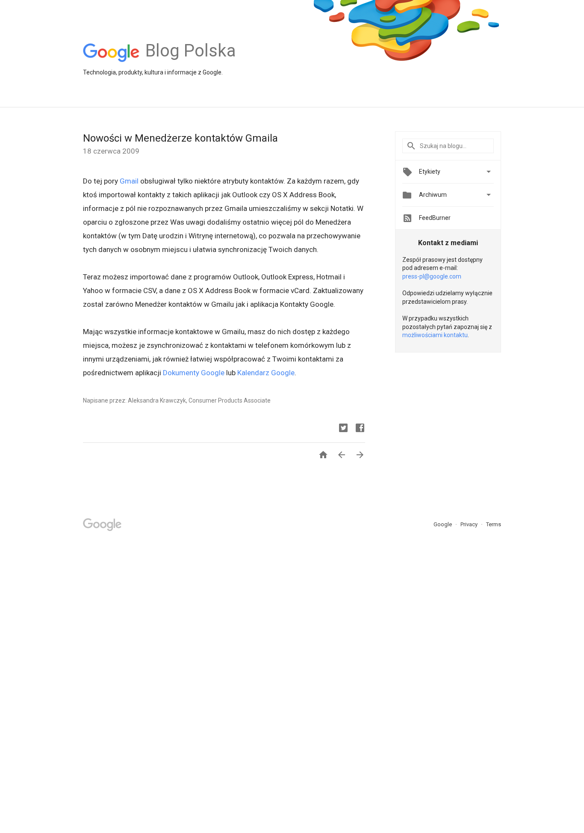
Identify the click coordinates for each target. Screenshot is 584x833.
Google (443, 524)
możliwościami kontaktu (435, 335)
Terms (493, 524)
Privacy (469, 524)
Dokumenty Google (193, 372)
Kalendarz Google (266, 372)
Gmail (129, 181)
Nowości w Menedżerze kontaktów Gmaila (180, 138)
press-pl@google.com (431, 276)
